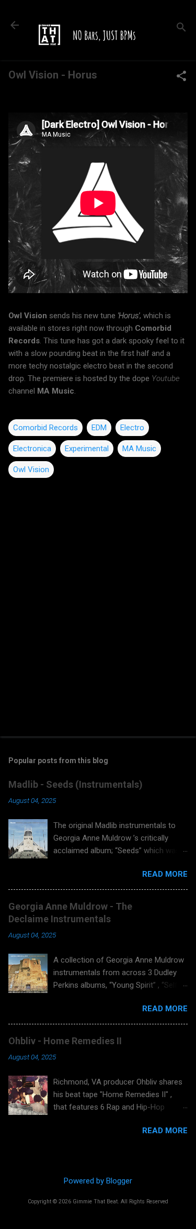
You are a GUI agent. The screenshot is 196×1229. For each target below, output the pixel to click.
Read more (165, 874)
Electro (132, 427)
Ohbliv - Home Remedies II (65, 1040)
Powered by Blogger (98, 1181)
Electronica (32, 448)
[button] (181, 77)
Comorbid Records (45, 427)
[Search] (181, 28)
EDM (99, 427)
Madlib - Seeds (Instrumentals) (75, 784)
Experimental (87, 448)
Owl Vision (31, 469)
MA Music (139, 448)
